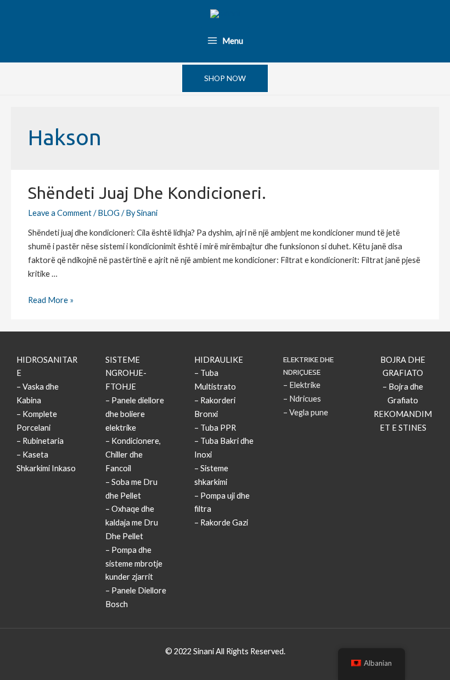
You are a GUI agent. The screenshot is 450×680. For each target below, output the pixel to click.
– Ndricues (302, 398)
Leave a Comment (60, 213)
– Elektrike (301, 385)
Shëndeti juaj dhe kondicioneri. (147, 193)
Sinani (203, 651)
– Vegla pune (305, 412)
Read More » (51, 300)
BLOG (109, 213)
